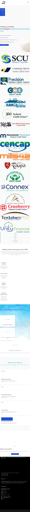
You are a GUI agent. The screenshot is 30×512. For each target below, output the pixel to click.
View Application (3, 13)
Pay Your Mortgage (3, 11)
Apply (3, 15)
